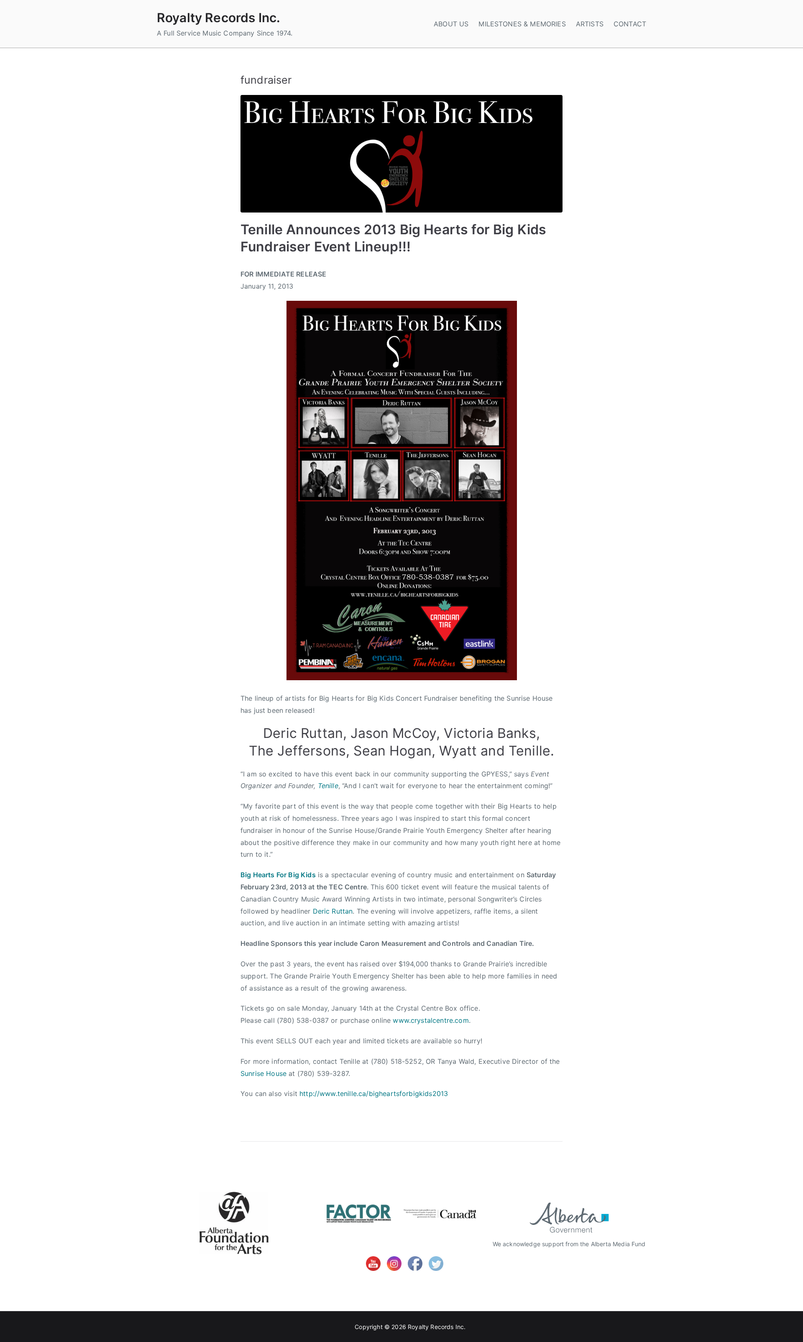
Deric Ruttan (333, 911)
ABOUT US (451, 24)
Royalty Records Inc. (218, 17)
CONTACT (630, 24)
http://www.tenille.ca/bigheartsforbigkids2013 (373, 1093)
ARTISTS (590, 24)
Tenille (328, 785)
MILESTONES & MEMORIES (521, 24)
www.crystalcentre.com (430, 1020)
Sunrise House (263, 1073)
